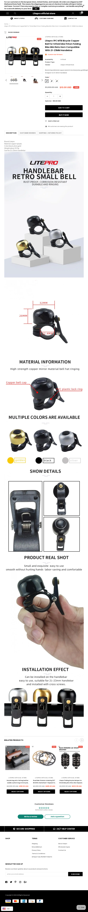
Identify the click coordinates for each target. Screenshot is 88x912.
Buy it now (64, 115)
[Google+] (25, 882)
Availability (49, 59)
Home (6, 24)
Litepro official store (44, 13)
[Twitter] (11, 882)
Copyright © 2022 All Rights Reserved (17, 895)
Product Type (49, 62)
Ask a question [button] (57, 816)
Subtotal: (48, 101)
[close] (83, 5)
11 (48, 126)
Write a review (30, 816)
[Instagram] (20, 882)
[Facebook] (7, 882)
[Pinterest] (16, 882)
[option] (17, 18)
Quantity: (48, 92)
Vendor (47, 65)
